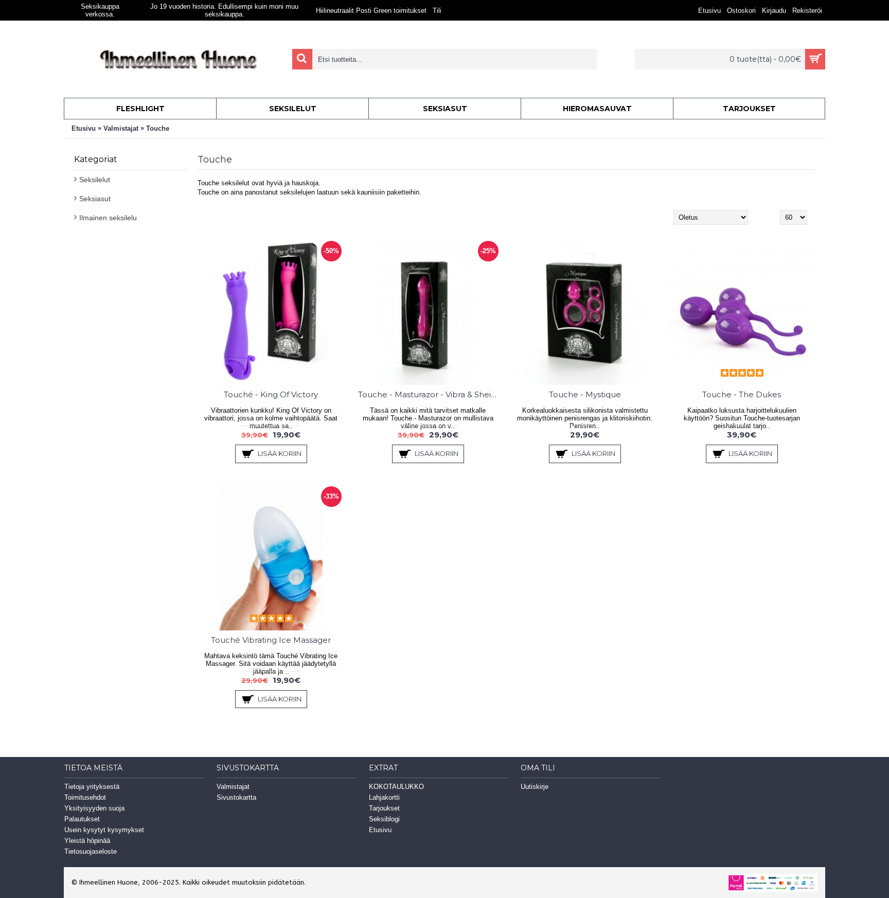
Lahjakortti (384, 797)
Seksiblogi (384, 819)
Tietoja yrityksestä (91, 786)
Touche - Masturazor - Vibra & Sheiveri (429, 394)
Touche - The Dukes (741, 394)
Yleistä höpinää (87, 840)
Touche (157, 128)
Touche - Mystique (585, 394)
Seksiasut (95, 199)
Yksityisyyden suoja (94, 808)
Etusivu (84, 128)
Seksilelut (94, 179)
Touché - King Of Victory (271, 394)
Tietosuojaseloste (90, 851)
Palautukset (82, 819)
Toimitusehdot (85, 797)
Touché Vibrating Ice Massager (271, 640)
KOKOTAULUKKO (396, 786)
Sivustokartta (236, 797)
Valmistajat (120, 128)
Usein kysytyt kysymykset (104, 830)
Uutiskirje (534, 786)
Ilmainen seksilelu (108, 218)
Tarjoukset (384, 808)
